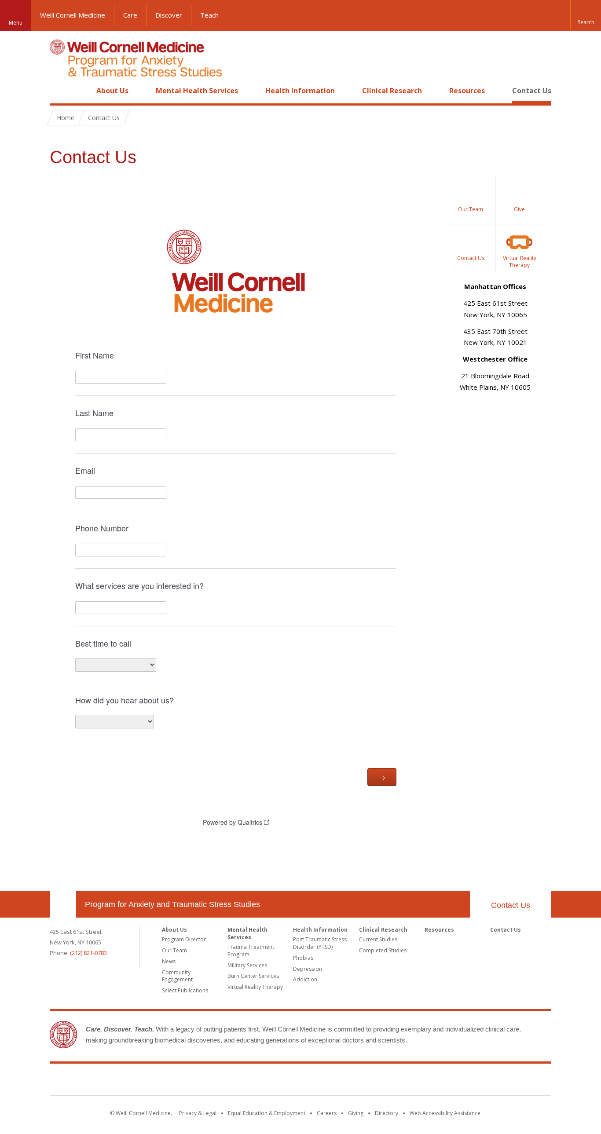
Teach (209, 15)
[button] (585, 15)
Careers (327, 1113)
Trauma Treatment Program (250, 950)
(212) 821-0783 (88, 953)
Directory (386, 1113)
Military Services (247, 965)
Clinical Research (392, 90)
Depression (307, 969)
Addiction (305, 979)
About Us (112, 90)
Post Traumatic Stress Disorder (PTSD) (320, 943)
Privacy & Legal (197, 1113)
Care (130, 15)
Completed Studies (383, 950)
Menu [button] (15, 22)
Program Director (184, 939)
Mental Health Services (197, 90)
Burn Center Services (253, 976)
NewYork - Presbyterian (374, 1081)
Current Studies (378, 939)
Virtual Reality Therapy (255, 987)
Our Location (63, 904)
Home (59, 90)
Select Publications (185, 990)
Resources (467, 90)
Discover (168, 15)
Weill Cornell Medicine (72, 15)
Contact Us (531, 90)
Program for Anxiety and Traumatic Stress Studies (172, 904)
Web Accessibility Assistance (445, 1113)
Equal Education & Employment (266, 1113)
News (169, 961)
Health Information (300, 90)
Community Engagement (177, 976)
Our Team (174, 950)
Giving (355, 1113)
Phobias (303, 958)
